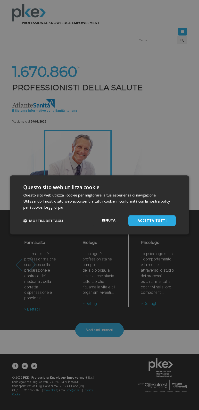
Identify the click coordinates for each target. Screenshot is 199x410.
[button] (43, 220)
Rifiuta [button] (109, 220)
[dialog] (99, 204)
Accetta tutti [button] (152, 220)
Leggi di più (53, 207)
